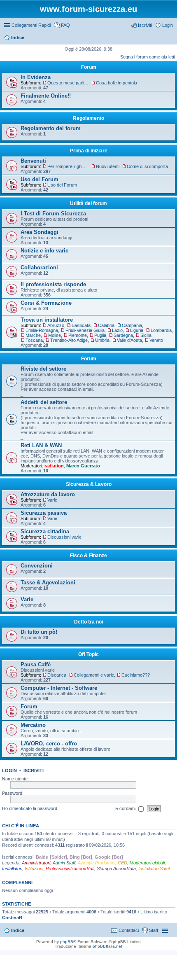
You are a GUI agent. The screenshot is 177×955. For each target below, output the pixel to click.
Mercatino (33, 725)
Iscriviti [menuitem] (145, 25)
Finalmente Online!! (46, 96)
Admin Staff (64, 862)
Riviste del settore (43, 369)
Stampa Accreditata (116, 868)
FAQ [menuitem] (65, 25)
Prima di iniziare (88, 151)
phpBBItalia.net (107, 946)
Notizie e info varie (44, 251)
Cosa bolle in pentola (116, 82)
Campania (132, 325)
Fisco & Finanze (88, 555)
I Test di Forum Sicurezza (53, 213)
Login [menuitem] (167, 25)
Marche (33, 335)
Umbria (102, 340)
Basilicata (81, 325)
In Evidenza (36, 77)
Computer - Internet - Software (59, 688)
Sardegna (123, 335)
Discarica (56, 674)
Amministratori (36, 862)
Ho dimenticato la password (29, 808)
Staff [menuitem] (153, 930)
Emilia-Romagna (42, 330)
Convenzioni (37, 566)
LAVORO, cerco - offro (49, 743)
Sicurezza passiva (44, 513)
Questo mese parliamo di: (67, 82)
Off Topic (88, 654)
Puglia (100, 335)
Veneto (156, 340)
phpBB (66, 941)
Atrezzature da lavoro (48, 494)
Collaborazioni (39, 267)
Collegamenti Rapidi (31, 25)
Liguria (136, 330)
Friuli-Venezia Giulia (85, 330)
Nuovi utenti (107, 166)
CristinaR (12, 917)
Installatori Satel (154, 868)
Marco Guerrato (83, 465)
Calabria (106, 325)
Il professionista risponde (53, 284)
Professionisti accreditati (70, 868)
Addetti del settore (44, 402)
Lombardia (161, 330)
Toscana (34, 340)
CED (122, 862)
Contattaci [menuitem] (129, 930)
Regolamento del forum (51, 128)
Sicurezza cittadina (45, 531)
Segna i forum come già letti (147, 56)
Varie (52, 499)
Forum (29, 706)
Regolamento (88, 118)
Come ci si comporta (147, 166)
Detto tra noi (88, 622)
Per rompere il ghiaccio (67, 166)
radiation (54, 465)
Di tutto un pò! (39, 632)
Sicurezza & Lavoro (89, 484)
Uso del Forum (39, 179)
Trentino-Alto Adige (69, 340)
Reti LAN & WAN (41, 445)
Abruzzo (55, 325)
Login (9, 770)
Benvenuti (33, 161)
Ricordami (126, 808)
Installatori (12, 868)
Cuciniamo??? (135, 674)
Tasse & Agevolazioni (48, 582)
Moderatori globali (147, 862)
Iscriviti (33, 770)
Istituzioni (34, 868)
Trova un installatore (47, 320)
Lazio (117, 330)
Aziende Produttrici (96, 862)
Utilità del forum (88, 203)
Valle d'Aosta (129, 340)
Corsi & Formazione (46, 303)
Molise (54, 335)
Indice (17, 930)
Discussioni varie (64, 537)
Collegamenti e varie (94, 674)
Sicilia (145, 335)
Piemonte (77, 335)
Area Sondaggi (39, 232)
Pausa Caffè (36, 664)
